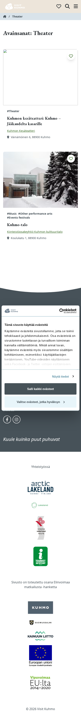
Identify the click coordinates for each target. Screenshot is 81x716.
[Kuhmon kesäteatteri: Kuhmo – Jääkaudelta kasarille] (40, 77)
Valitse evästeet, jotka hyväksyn (38, 401)
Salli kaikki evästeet (40, 389)
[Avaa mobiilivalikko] (76, 6)
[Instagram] (16, 419)
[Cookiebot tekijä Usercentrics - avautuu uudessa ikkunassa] (59, 310)
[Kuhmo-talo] (40, 180)
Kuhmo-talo (17, 224)
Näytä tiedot (60, 376)
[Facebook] (7, 419)
